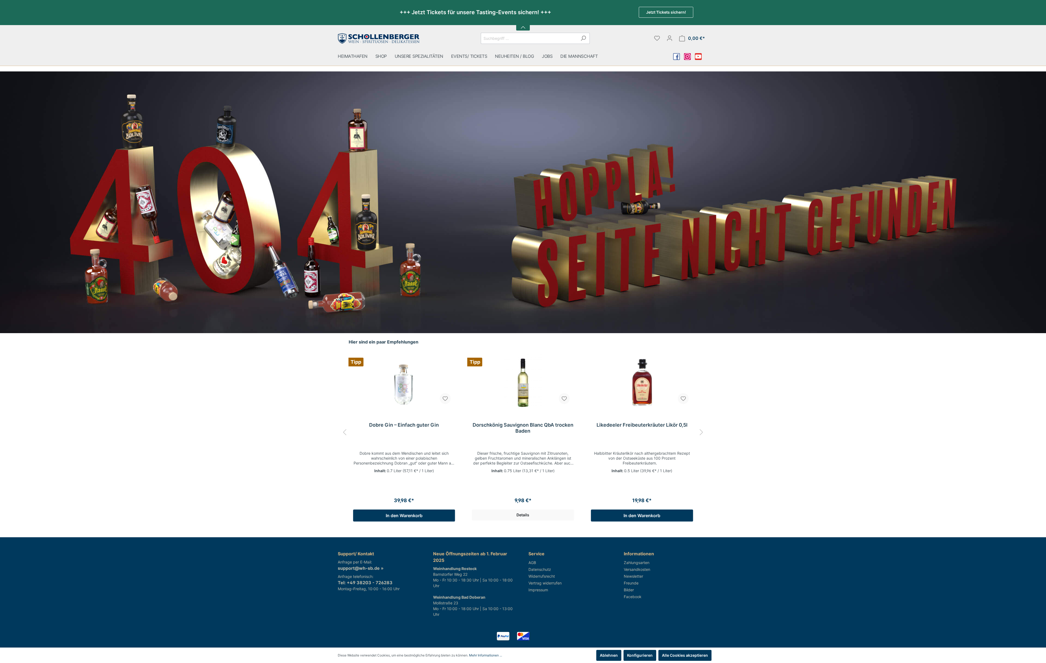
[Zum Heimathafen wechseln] (378, 37)
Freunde (631, 583)
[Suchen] (583, 38)
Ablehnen (609, 655)
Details (522, 515)
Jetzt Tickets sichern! (666, 12)
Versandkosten (637, 569)
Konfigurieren (640, 655)
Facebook (632, 596)
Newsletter (633, 576)
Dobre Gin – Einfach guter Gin (404, 425)
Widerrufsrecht (541, 576)
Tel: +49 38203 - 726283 (365, 582)
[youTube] (702, 57)
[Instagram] (691, 57)
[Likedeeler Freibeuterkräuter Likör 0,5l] (642, 381)
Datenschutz (539, 569)
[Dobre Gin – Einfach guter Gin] (404, 381)
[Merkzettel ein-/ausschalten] (445, 398)
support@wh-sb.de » (361, 568)
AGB (532, 562)
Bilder (629, 589)
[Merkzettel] (657, 38)
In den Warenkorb (404, 515)
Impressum (538, 589)
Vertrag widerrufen (545, 583)
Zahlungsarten (636, 562)
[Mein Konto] (669, 38)
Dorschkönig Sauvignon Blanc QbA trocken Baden (523, 428)
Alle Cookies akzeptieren (685, 655)
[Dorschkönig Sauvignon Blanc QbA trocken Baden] (523, 381)
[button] (523, 24)
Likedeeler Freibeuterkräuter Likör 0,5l (642, 425)
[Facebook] (680, 57)
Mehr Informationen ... (485, 655)
